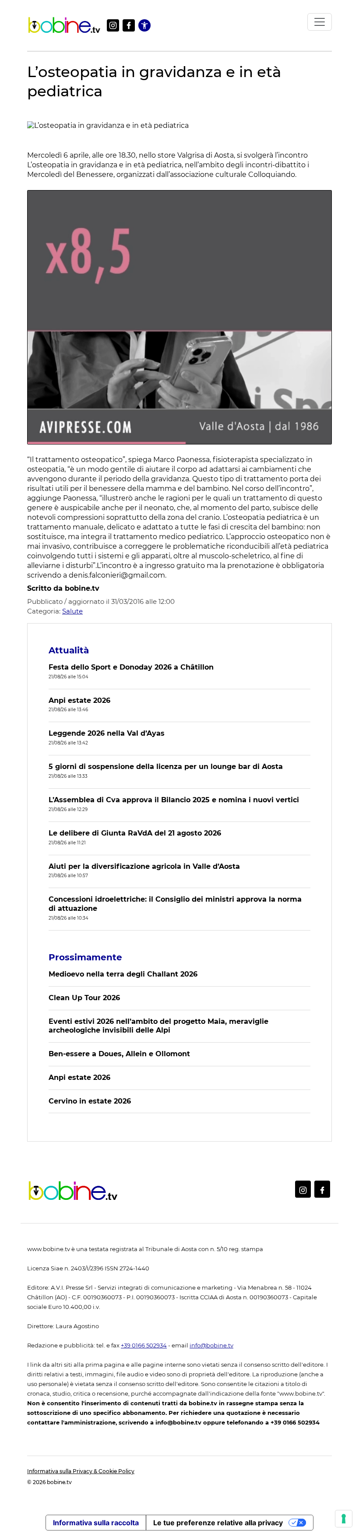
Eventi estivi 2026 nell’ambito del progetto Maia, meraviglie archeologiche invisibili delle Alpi (158, 1026)
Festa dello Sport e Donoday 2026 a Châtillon (131, 667)
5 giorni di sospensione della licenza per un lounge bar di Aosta (166, 766)
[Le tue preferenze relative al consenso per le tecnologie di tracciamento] (343, 1518)
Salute (72, 611)
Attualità (69, 650)
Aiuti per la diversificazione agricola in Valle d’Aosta (144, 866)
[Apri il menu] (319, 22)
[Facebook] (129, 25)
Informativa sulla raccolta (96, 1522)
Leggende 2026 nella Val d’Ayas (107, 733)
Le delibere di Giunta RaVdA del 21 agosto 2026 (135, 833)
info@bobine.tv (211, 1345)
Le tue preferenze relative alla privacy (218, 1522)
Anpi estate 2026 (79, 700)
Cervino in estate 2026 (90, 1101)
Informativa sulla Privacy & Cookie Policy (80, 1471)
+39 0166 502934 (144, 1345)
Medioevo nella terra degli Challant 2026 (123, 974)
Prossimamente (85, 957)
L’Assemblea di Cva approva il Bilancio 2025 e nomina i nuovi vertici (174, 800)
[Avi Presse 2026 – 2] (179, 317)
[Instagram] (113, 25)
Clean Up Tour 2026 (84, 998)
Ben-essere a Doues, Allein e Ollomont (119, 1054)
